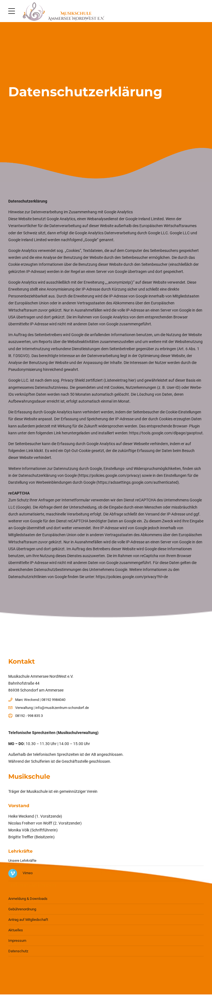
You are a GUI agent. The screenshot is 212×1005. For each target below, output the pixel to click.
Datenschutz (18, 951)
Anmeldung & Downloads (27, 899)
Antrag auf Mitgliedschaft (28, 920)
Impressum (17, 940)
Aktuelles (15, 930)
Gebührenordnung (22, 909)
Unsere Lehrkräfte (22, 860)
